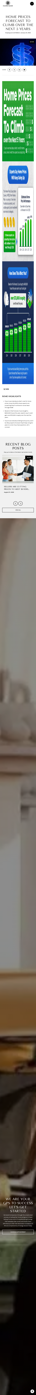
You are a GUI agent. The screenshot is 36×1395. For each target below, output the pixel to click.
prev (15, 503)
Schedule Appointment (18, 1232)
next (20, 503)
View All (18, 510)
